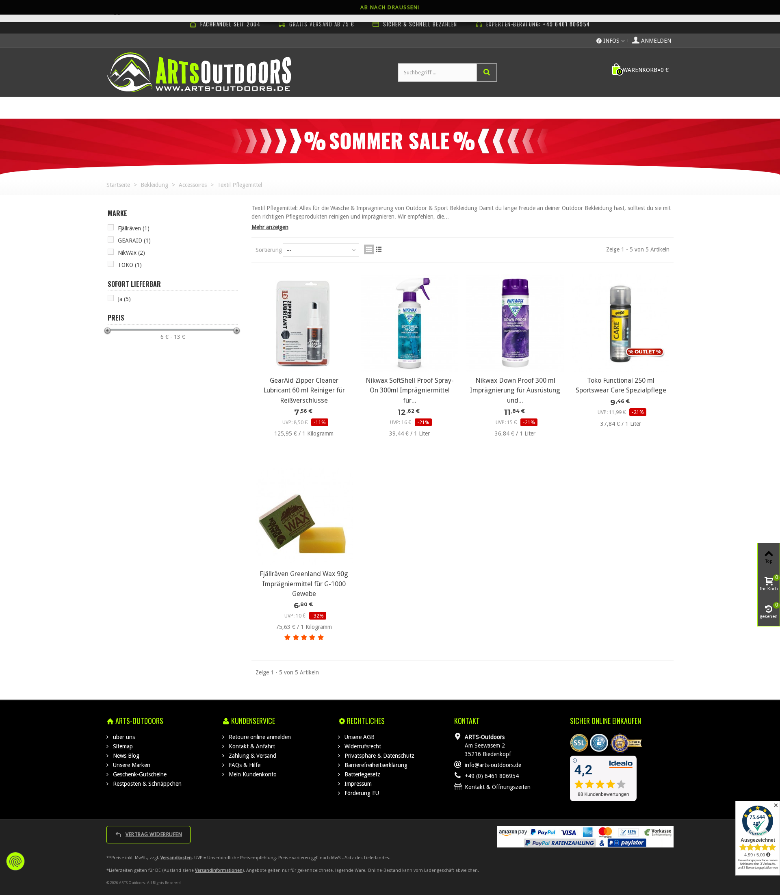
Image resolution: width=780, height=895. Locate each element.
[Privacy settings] (15, 861)
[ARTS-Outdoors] (198, 72)
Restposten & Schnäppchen (146, 783)
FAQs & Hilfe (243, 765)
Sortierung (269, 250)
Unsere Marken (130, 765)
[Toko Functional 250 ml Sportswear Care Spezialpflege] (621, 323)
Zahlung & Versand (251, 755)
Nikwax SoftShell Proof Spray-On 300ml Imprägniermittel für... (410, 390)
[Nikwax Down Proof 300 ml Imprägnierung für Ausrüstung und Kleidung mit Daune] (515, 323)
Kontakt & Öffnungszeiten (498, 787)
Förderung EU (361, 793)
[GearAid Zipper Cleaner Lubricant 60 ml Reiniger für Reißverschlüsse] (304, 323)
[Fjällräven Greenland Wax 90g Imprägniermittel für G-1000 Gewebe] (304, 516)
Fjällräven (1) (134, 228)
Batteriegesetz (361, 774)
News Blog (125, 755)
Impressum (357, 783)
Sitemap (122, 746)
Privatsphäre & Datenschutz (378, 755)
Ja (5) (124, 299)
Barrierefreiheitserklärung (375, 765)
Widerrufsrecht (362, 746)
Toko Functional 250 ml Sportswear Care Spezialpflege (621, 385)
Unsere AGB (359, 737)
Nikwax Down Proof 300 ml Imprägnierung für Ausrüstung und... (515, 390)
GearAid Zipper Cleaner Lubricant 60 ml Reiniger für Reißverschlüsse (304, 390)
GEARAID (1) (134, 240)
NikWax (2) (131, 252)
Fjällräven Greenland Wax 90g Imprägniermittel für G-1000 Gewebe (304, 584)
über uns (123, 737)
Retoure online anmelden (259, 737)
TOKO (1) (130, 265)
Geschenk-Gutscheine (139, 774)
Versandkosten (176, 857)
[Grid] (369, 249)
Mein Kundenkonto (252, 774)
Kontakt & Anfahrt (251, 746)
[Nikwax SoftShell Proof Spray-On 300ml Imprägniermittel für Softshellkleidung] (409, 323)
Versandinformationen (219, 870)
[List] (379, 249)
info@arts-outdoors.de (493, 765)
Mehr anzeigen (269, 227)
